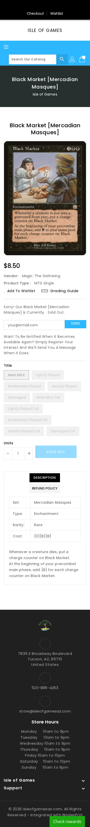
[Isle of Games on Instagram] (45, 5)
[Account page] (73, 59)
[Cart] (83, 59)
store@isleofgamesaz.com (44, 711)
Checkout (35, 13)
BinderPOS (72, 815)
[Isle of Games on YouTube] (54, 5)
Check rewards (67, 821)
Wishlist (57, 13)
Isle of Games (45, 30)
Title (8, 365)
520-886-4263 (45, 687)
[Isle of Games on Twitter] (35, 5)
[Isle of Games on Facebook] (26, 5)
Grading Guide (64, 290)
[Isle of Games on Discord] (64, 5)
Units (9, 443)
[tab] (45, 477)
